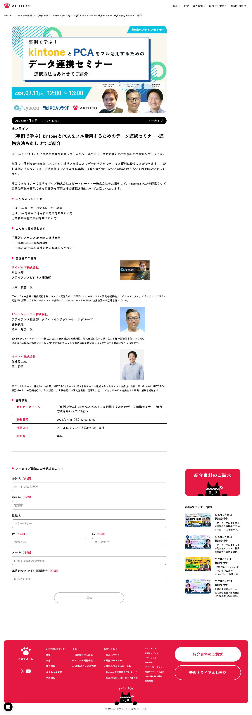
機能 (48, 654)
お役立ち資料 (217, 6)
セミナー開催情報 (84, 660)
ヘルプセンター (151, 648)
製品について (113, 654)
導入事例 (198, 6)
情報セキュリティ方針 (154, 671)
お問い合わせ (238, 6)
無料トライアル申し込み (118, 666)
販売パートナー (114, 660)
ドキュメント (151, 657)
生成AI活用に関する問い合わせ (122, 677)
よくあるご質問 (54, 671)
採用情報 (149, 680)
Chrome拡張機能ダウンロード (121, 671)
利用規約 (50, 677)
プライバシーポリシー (154, 667)
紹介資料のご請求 (84, 654)
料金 (186, 6)
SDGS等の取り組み (153, 676)
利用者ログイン (151, 653)
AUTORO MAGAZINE (85, 666)
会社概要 (149, 662)
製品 (175, 6)
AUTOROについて (55, 648)
